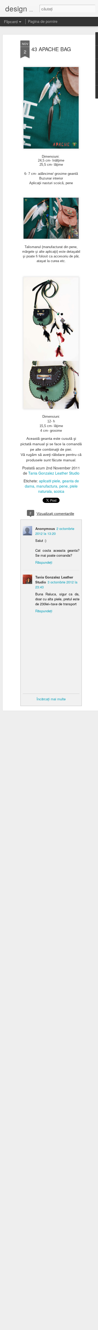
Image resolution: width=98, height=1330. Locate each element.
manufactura (46, 486)
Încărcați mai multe (51, 698)
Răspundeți (43, 562)
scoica (59, 491)
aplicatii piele (49, 480)
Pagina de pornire (42, 21)
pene (63, 486)
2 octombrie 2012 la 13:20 (54, 531)
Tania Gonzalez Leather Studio (53, 473)
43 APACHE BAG (51, 49)
